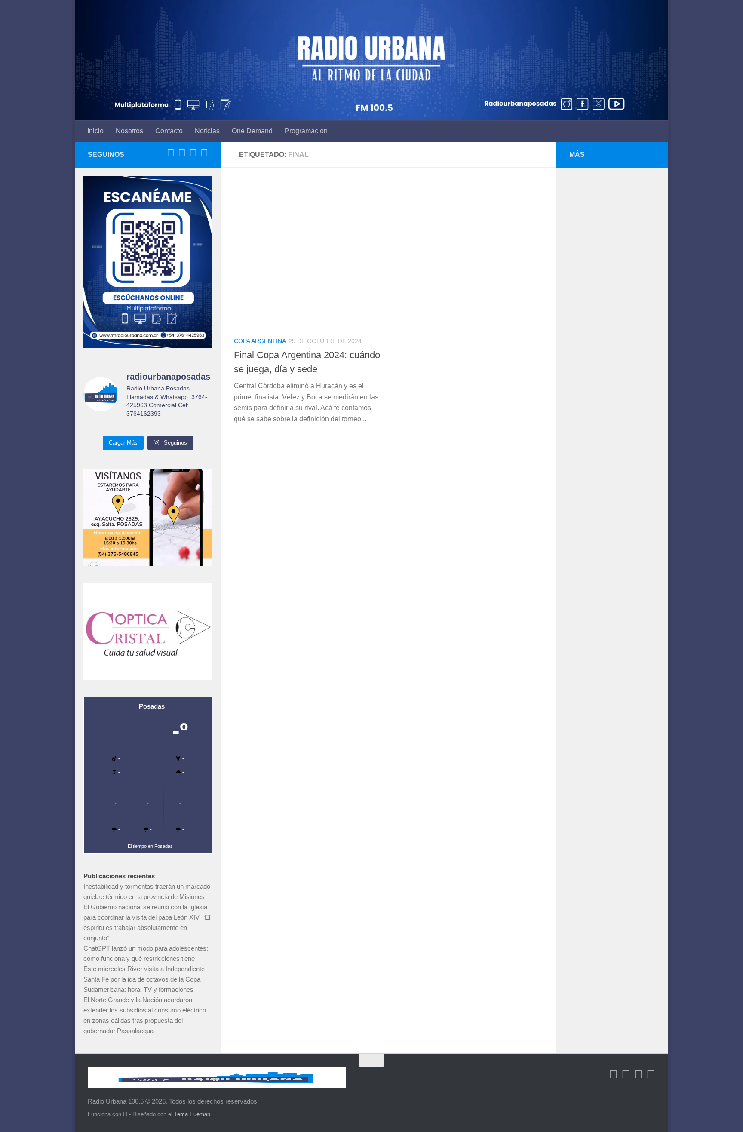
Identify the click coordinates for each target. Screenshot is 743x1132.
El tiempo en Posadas (150, 846)
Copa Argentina (260, 340)
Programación (306, 131)
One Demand (252, 131)
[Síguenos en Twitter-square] (182, 153)
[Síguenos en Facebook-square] (171, 153)
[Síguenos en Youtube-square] (193, 153)
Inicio (95, 131)
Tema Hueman (192, 1114)
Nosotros (129, 131)
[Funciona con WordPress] (125, 1114)
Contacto (169, 131)
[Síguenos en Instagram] (204, 153)
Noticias (207, 131)
